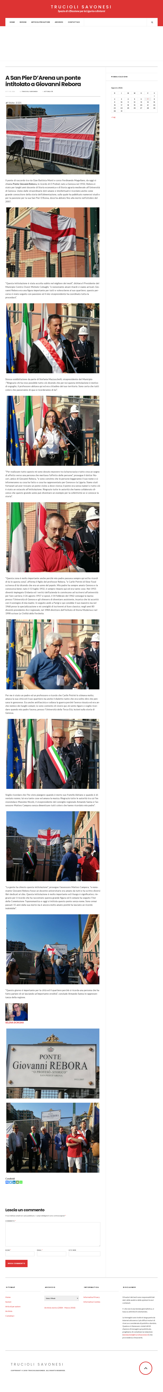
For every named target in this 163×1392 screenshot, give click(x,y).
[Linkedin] (14, 1182)
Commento (10, 1221)
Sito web (72, 1250)
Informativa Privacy (91, 1297)
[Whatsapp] (20, 1182)
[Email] (17, 1182)
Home (12, 22)
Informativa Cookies (91, 1302)
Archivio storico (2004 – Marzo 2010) (59, 1307)
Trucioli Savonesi (30, 91)
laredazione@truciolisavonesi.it (136, 1335)
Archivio (59, 22)
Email (40, 1250)
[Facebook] (7, 1182)
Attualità (48, 91)
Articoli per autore (40, 22)
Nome (8, 1250)
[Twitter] (10, 1182)
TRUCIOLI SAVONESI (81, 7)
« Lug (113, 117)
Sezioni (23, 22)
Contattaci (74, 22)
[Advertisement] (81, 44)
